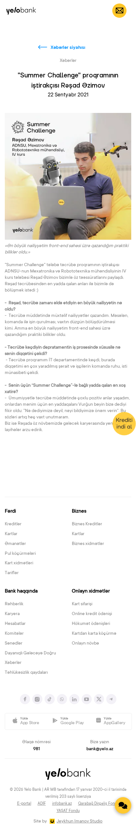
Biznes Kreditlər (87, 524)
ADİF (42, 804)
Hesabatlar (15, 623)
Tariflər (12, 573)
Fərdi (10, 511)
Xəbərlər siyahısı (68, 47)
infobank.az (62, 804)
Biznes (79, 511)
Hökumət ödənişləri (91, 623)
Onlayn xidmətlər (91, 591)
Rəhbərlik (14, 604)
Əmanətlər (15, 544)
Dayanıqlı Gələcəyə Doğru (30, 653)
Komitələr (14, 633)
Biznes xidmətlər (88, 544)
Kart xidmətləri (19, 563)
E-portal (24, 804)
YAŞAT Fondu (68, 811)
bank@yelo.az (99, 749)
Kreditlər (13, 524)
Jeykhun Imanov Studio (79, 821)
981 (36, 749)
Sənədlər (13, 643)
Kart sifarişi (82, 604)
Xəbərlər (13, 662)
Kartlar (11, 534)
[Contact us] (123, 805)
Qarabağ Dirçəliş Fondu (98, 804)
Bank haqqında (21, 591)
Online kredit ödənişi (92, 614)
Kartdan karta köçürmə (94, 633)
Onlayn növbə (85, 643)
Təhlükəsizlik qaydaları (26, 672)
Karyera (12, 614)
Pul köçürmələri (20, 553)
